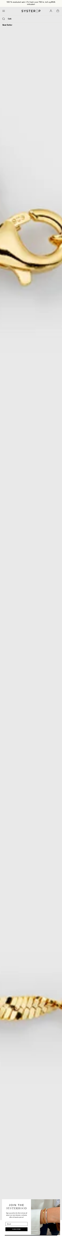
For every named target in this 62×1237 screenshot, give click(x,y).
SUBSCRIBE (16, 1229)
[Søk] (3, 19)
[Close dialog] (57, 1201)
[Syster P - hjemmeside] (31, 11)
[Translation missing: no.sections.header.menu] (2, 11)
